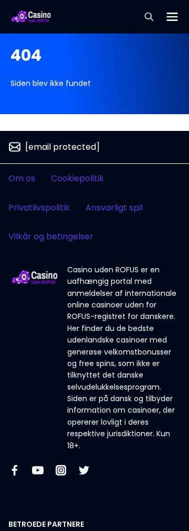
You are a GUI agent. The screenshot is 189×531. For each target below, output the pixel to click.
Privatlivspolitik (39, 208)
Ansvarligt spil (114, 208)
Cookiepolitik (77, 178)
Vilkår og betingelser (50, 236)
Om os (21, 178)
